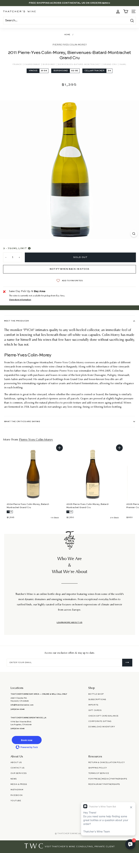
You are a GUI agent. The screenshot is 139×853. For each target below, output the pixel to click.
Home (67, 35)
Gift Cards (94, 710)
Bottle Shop (96, 694)
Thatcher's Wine (67, 833)
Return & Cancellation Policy (106, 762)
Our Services (18, 773)
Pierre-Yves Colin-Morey (69, 45)
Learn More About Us (69, 622)
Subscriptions (97, 699)
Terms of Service (98, 773)
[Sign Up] (127, 663)
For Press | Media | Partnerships (107, 779)
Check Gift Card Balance (103, 716)
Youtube (15, 801)
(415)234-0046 (17, 709)
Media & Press (18, 784)
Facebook (16, 795)
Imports (93, 705)
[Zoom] (133, 233)
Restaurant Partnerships (104, 784)
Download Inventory (101, 727)
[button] (27, 740)
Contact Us (17, 768)
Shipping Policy (97, 768)
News (13, 779)
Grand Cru (110, 64)
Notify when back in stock (69, 269)
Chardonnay (32, 64)
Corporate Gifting (99, 721)
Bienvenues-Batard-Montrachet (79, 64)
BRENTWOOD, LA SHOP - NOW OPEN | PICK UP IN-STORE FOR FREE (69, 3)
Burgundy (49, 64)
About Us (16, 762)
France (17, 64)
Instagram (16, 790)
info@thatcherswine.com (21, 705)
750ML (122, 64)
